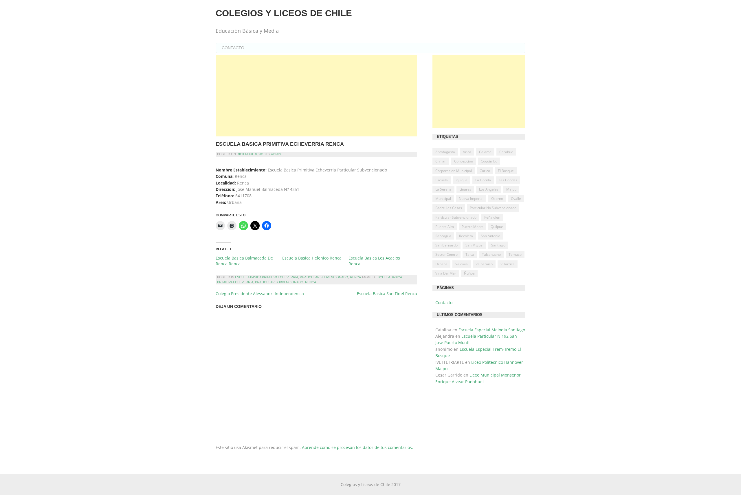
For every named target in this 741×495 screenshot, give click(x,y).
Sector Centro (446, 254)
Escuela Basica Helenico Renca (312, 258)
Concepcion (463, 161)
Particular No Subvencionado (493, 207)
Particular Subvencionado (324, 277)
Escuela (441, 180)
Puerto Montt (472, 226)
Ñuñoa (469, 273)
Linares (465, 189)
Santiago (498, 245)
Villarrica (507, 264)
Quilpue (497, 226)
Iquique (461, 180)
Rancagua (443, 235)
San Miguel (474, 245)
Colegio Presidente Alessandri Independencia (260, 293)
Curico (485, 170)
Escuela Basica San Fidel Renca (387, 293)
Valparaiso (484, 264)
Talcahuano (491, 254)
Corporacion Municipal (453, 170)
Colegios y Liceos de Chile (284, 13)
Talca (469, 254)
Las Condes (508, 180)
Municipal (443, 198)
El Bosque (506, 170)
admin (276, 154)
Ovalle (516, 198)
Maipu (511, 189)
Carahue (506, 151)
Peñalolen (492, 217)
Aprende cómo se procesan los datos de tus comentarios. (357, 447)
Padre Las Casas (448, 207)
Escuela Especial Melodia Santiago (491, 330)
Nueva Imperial (471, 198)
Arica (467, 151)
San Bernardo (446, 245)
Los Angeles (488, 189)
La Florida (483, 180)
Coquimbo (489, 161)
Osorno (497, 198)
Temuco (515, 254)
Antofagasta (445, 151)
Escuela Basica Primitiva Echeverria (266, 277)
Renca (355, 277)
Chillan (440, 161)
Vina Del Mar (445, 273)
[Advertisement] (316, 95)
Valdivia (461, 264)
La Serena (443, 189)
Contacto (233, 47)
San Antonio (490, 235)
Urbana (441, 264)
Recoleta (466, 235)
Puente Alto (444, 226)
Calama (485, 151)
